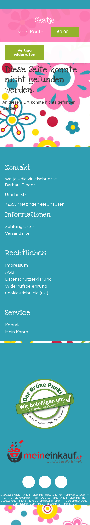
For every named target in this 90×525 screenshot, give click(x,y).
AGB (9, 272)
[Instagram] (45, 4)
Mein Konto (16, 332)
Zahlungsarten (20, 226)
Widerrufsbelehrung (26, 286)
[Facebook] (28, 482)
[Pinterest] (34, 4)
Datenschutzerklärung (28, 279)
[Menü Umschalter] (56, 52)
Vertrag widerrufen (25, 52)
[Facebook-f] (55, 4)
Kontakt (13, 325)
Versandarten (18, 233)
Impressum (16, 265)
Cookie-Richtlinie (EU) (26, 293)
